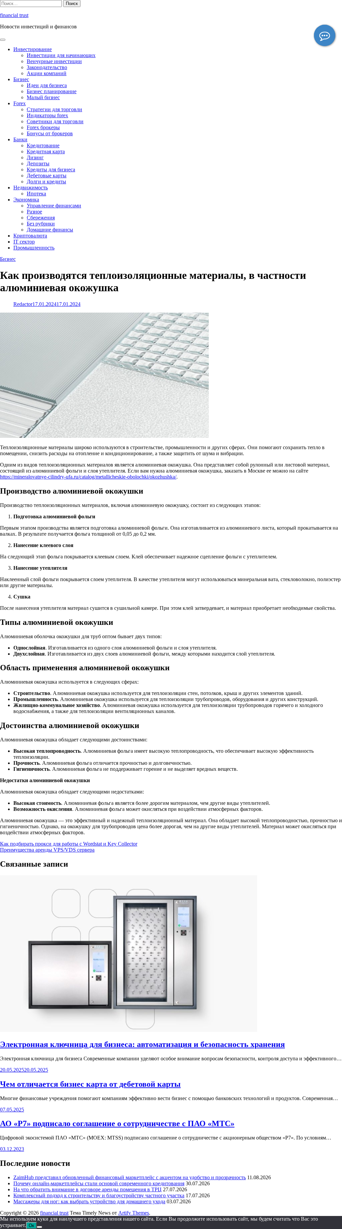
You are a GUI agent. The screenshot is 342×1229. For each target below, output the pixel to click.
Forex (19, 103)
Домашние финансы (50, 229)
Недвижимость (30, 187)
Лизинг (35, 157)
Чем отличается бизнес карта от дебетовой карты (90, 1084)
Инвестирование (32, 49)
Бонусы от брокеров (50, 133)
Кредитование (43, 145)
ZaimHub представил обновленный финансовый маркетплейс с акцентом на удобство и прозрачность (129, 1177)
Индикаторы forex (47, 115)
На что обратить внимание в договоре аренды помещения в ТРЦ (87, 1189)
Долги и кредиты (46, 181)
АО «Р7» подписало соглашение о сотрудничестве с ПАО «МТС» (117, 1123)
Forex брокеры (43, 127)
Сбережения (41, 217)
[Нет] (39, 1227)
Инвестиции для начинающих (61, 55)
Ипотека (36, 193)
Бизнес (21, 79)
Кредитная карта (46, 151)
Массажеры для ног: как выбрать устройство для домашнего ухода (89, 1201)
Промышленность (33, 247)
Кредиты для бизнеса (51, 169)
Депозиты (38, 163)
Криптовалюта (30, 235)
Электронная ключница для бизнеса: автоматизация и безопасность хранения (142, 1044)
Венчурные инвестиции (54, 61)
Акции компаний (46, 73)
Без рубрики (41, 223)
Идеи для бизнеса (47, 85)
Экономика (26, 199)
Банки (20, 139)
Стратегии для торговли (54, 109)
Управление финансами (54, 205)
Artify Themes (133, 1213)
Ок (31, 1225)
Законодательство (47, 67)
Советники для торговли (55, 121)
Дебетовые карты (46, 175)
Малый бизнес (43, 97)
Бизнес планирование (51, 91)
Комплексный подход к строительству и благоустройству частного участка (98, 1195)
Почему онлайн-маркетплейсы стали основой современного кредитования (98, 1183)
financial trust (14, 15)
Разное (34, 211)
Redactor (22, 304)
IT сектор (24, 241)
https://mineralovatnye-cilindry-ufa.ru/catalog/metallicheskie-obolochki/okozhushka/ (88, 477)
